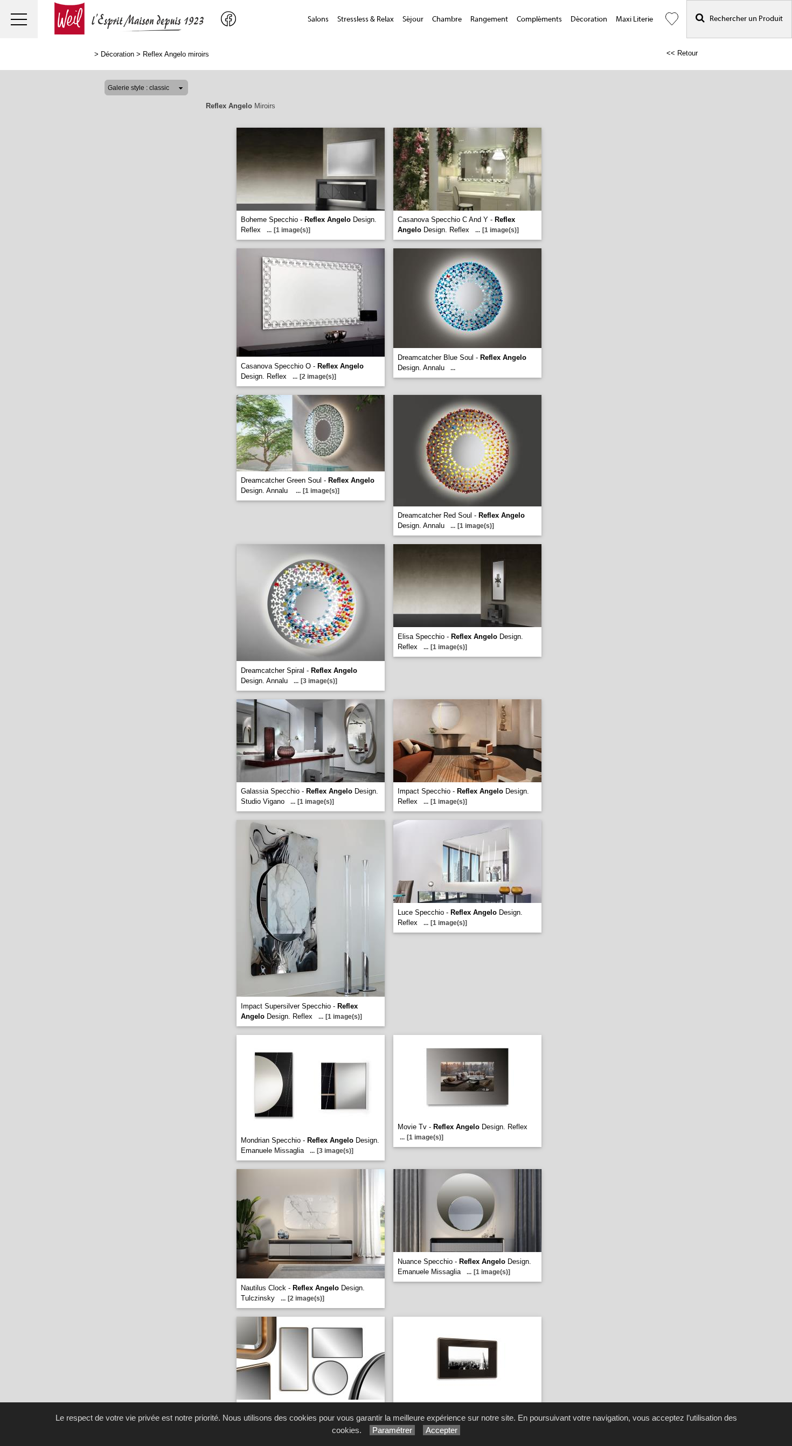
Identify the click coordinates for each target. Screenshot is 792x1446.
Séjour (412, 19)
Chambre (447, 19)
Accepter (441, 1430)
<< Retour (682, 53)
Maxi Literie (634, 19)
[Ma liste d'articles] (671, 19)
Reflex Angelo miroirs (176, 54)
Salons (318, 19)
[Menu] (19, 19)
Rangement (489, 19)
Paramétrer (392, 1430)
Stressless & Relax (365, 19)
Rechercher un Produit (744, 19)
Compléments (539, 19)
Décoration (589, 19)
